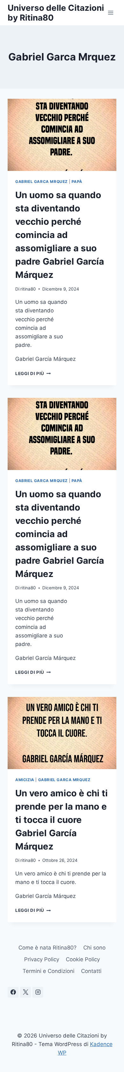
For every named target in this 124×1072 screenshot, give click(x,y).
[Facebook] (13, 992)
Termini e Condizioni (48, 971)
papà (77, 181)
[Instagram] (37, 992)
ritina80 (28, 289)
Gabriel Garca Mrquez (41, 181)
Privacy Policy (41, 959)
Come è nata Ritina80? (47, 947)
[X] (25, 992)
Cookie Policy (83, 959)
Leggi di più (33, 373)
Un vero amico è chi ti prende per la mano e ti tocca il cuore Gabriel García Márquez (61, 820)
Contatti (91, 971)
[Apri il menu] (110, 12)
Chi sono (94, 947)
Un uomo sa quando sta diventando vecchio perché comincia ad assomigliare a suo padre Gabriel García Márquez (59, 235)
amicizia (24, 779)
